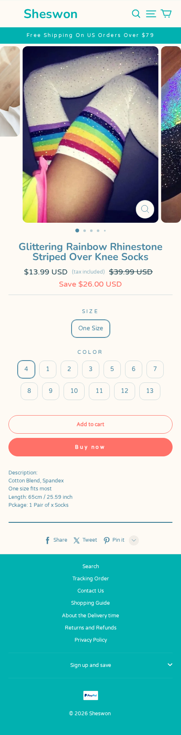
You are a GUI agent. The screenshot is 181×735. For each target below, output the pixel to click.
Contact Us (90, 591)
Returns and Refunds (91, 628)
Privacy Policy (91, 640)
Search (91, 566)
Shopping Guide (90, 603)
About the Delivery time (90, 616)
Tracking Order (90, 579)
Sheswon (51, 14)
